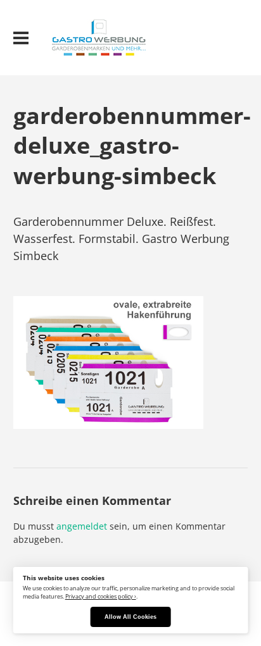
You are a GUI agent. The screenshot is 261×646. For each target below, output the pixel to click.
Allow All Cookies (130, 617)
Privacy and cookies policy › (100, 596)
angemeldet (81, 526)
